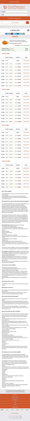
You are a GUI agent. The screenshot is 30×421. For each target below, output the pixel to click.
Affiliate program (15, 413)
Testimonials (15, 399)
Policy (15, 404)
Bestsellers (15, 397)
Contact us (15, 407)
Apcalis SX (11, 48)
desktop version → (15, 2)
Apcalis (12, 50)
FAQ (15, 402)
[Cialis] (5, 42)
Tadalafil (19, 43)
